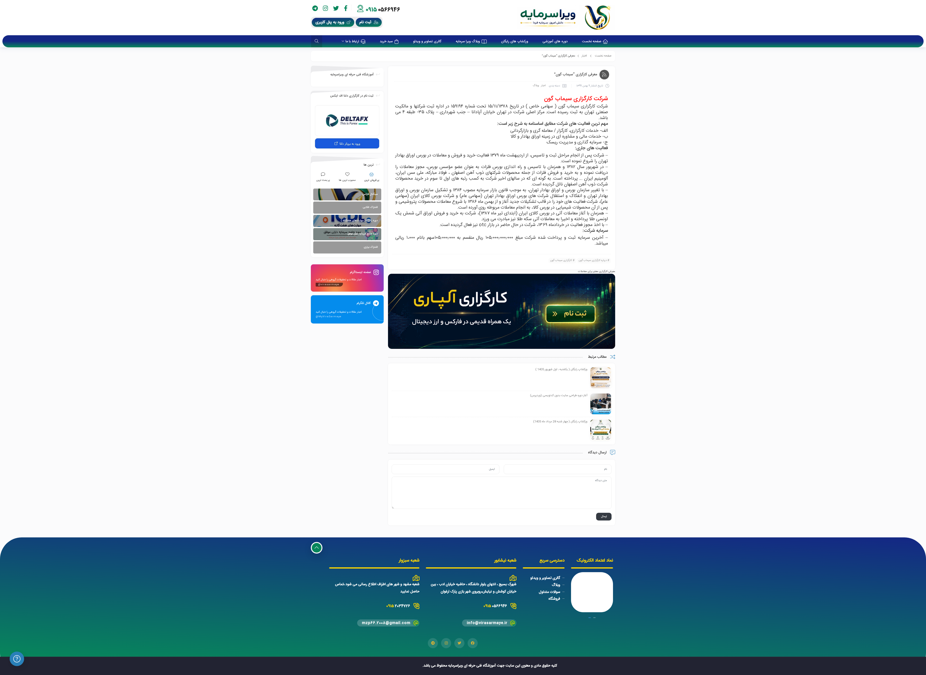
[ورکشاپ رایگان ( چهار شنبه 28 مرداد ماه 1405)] (601, 430)
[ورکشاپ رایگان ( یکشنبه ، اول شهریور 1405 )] (601, 378)
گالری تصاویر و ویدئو (545, 578)
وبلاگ (536, 86)
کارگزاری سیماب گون (561, 260)
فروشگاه (554, 599)
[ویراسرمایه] (566, 17)
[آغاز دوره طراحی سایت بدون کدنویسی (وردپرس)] (601, 404)
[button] (594, 617)
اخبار (584, 55)
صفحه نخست (603, 55)
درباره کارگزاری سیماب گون (593, 260)
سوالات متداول (549, 592)
